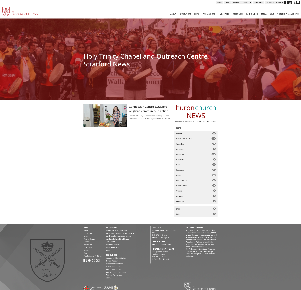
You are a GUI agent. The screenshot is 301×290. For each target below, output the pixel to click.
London (195, 133)
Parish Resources (113, 266)
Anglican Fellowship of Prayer (118, 239)
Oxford (195, 190)
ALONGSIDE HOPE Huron (116, 230)
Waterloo (195, 144)
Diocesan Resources (114, 263)
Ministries (224, 14)
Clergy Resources (113, 269)
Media (264, 14)
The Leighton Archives (288, 14)
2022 (195, 214)
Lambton (195, 196)
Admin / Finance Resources (117, 272)
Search (219, 2)
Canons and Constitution (116, 258)
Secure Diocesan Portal (274, 2)
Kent (195, 164)
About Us (195, 201)
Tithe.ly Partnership (114, 275)
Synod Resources (113, 261)
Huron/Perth (195, 185)
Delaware (195, 159)
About (173, 14)
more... (109, 250)
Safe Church (247, 2)
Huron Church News (195, 138)
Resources (238, 14)
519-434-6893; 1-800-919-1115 (165, 230)
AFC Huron (110, 242)
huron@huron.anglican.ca (161, 237)
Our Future (185, 14)
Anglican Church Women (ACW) (118, 236)
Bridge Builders (112, 247)
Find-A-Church (209, 14)
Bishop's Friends (113, 244)
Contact (227, 2)
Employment (258, 2)
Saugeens (195, 170)
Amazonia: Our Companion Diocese (120, 233)
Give (272, 14)
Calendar (236, 2)
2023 (195, 209)
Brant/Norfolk (195, 180)
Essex (195, 175)
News (196, 14)
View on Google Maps (161, 259)
